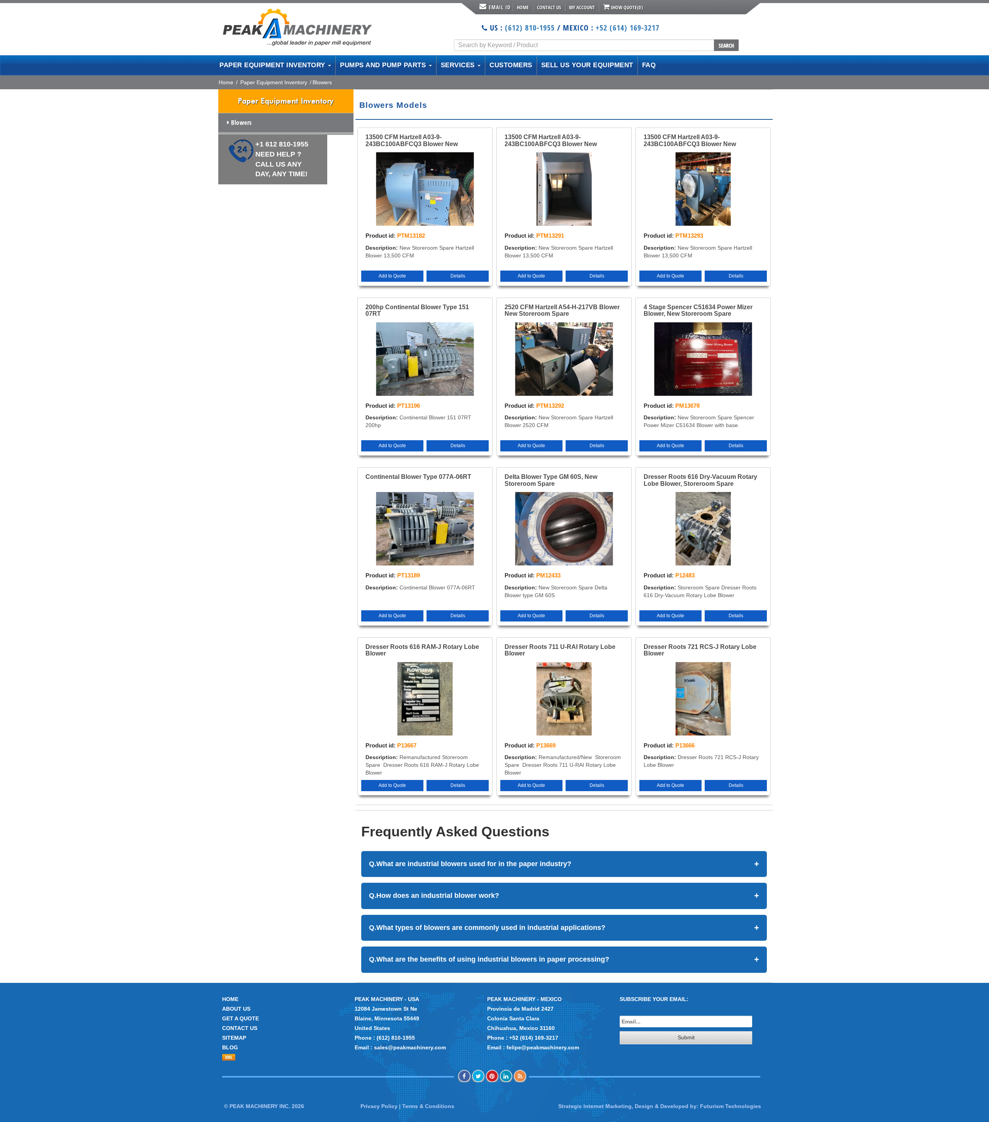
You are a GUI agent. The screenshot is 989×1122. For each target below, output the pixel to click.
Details (457, 276)
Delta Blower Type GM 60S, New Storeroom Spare (551, 480)
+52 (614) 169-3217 (627, 27)
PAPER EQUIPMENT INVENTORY (273, 65)
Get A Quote (240, 1018)
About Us (236, 1009)
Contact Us (549, 7)
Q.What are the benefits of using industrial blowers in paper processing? (564, 959)
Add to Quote (392, 276)
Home (523, 7)
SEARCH (726, 45)
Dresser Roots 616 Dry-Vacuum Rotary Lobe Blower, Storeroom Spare (700, 480)
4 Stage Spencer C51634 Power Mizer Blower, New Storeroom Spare (698, 310)
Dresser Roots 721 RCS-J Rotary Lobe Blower (700, 650)
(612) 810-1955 (530, 27)
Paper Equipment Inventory (273, 82)
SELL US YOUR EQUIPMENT (587, 65)
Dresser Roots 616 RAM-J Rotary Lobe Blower (422, 650)
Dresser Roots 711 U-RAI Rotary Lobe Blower (560, 650)
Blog (230, 1047)
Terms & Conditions (428, 1106)
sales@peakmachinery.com (410, 1047)
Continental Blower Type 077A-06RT (418, 476)
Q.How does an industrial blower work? (564, 896)
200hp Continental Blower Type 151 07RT (417, 310)
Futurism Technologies (730, 1106)
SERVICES (459, 65)
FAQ (649, 65)
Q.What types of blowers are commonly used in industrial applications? (564, 928)
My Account (582, 7)
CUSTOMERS (510, 65)
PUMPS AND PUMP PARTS (384, 65)
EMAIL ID (500, 7)
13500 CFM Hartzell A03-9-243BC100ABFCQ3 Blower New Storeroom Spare (411, 141)
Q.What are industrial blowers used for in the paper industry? (564, 864)
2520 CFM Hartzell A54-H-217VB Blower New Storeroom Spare (562, 310)
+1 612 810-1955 (281, 159)
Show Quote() (626, 7)
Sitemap (234, 1038)
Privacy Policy (379, 1106)
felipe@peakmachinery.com (542, 1047)
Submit (686, 1037)
